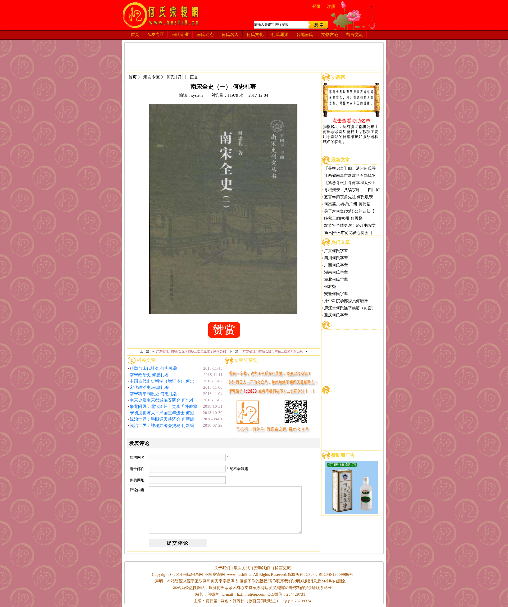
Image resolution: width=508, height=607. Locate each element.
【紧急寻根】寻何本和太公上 (350, 183)
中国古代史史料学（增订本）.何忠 (162, 381)
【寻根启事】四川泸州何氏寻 (350, 168)
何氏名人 (230, 34)
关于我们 (222, 568)
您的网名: (138, 457)
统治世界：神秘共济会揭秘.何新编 (162, 425)
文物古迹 (329, 34)
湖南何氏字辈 (336, 272)
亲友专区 (155, 34)
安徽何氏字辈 (336, 294)
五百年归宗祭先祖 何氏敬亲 (348, 197)
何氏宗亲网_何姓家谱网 (203, 574)
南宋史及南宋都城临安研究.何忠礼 (162, 400)
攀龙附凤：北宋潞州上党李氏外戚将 (163, 406)
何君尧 (330, 286)
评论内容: (138, 490)
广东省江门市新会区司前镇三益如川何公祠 (273, 351)
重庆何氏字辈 (336, 315)
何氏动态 (205, 34)
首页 (135, 34)
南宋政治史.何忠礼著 (149, 375)
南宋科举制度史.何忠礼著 (153, 394)
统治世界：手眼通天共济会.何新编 (162, 419)
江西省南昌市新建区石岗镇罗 (350, 175)
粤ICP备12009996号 (335, 574)
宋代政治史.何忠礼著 (149, 387)
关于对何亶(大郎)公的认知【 (349, 211)
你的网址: (138, 480)
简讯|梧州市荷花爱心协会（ (348, 233)
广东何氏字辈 (336, 251)
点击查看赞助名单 (351, 120)
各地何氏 (304, 34)
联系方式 (242, 568)
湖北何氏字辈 (336, 279)
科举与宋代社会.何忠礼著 (153, 368)
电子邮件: (138, 469)
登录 (316, 6)
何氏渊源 (279, 34)
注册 (331, 6)
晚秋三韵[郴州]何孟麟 (343, 218)
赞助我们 (262, 568)
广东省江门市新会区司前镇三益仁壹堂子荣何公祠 (191, 351)
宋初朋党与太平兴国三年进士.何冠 (162, 413)
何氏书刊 (174, 77)
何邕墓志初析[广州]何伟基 (347, 204)
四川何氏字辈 (336, 258)
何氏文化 (255, 34)
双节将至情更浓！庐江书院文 (350, 225)
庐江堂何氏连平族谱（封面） (350, 308)
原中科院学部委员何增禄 (346, 301)
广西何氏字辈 (336, 265)
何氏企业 (180, 34)
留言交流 (354, 34)
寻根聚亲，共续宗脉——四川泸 (352, 190)
